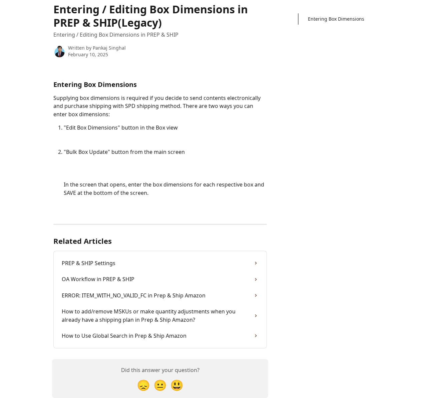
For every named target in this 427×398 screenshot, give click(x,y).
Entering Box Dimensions (336, 19)
